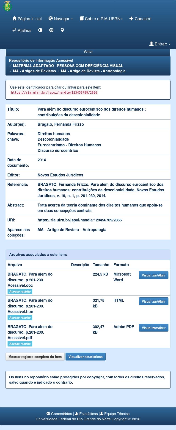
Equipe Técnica (117, 413)
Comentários (61, 413)
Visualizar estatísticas (86, 356)
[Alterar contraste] (40, 31)
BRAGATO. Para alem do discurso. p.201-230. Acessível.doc (30, 279)
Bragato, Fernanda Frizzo (61, 124)
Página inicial (29, 18)
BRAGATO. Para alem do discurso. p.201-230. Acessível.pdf (30, 332)
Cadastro (142, 18)
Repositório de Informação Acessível (41, 60)
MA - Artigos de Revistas (34, 70)
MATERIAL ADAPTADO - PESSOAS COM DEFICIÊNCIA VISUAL (68, 65)
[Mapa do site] (62, 31)
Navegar (62, 18)
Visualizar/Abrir (153, 275)
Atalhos (23, 30)
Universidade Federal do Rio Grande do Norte (73, 419)
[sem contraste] (51, 31)
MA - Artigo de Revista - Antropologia (93, 70)
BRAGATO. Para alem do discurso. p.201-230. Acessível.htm (30, 305)
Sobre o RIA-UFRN (102, 18)
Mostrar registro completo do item (35, 356)
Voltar (88, 51)
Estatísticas (88, 413)
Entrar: (161, 44)
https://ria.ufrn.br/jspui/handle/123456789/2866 (80, 220)
